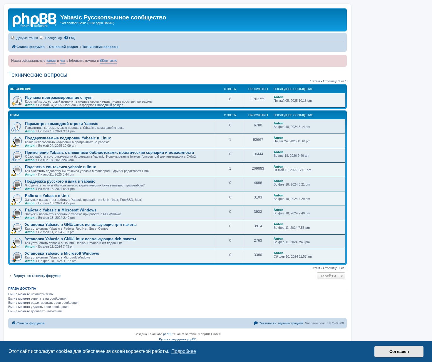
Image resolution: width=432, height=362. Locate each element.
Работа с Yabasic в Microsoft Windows (60, 210)
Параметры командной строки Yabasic (61, 123)
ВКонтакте (108, 61)
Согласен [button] (399, 351)
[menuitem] (24, 37)
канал (51, 61)
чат (63, 61)
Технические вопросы (37, 74)
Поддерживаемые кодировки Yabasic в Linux (68, 138)
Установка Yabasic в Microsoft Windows (62, 253)
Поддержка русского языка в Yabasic (60, 181)
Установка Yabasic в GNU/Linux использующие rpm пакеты (81, 224)
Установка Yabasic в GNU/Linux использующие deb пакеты (80, 239)
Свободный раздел (109, 105)
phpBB (168, 334)
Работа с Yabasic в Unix (47, 195)
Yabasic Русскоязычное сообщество (113, 17)
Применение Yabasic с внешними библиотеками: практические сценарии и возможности (109, 152)
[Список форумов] (35, 19)
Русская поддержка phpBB (177, 339)
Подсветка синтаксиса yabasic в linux (60, 167)
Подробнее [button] (183, 351)
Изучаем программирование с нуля (59, 97)
